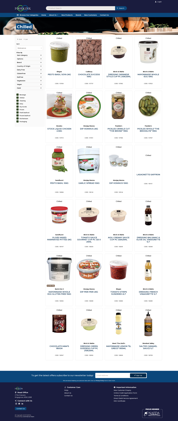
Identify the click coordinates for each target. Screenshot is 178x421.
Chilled (22, 98)
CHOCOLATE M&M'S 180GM (59, 347)
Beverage (23, 95)
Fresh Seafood (24, 112)
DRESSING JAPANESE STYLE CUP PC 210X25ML (119, 75)
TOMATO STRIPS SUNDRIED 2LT (118, 293)
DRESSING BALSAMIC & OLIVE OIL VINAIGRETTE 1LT (148, 240)
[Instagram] (16, 403)
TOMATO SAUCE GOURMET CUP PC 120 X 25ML (89, 240)
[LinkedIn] (22, 403)
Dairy (21, 104)
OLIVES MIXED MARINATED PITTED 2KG (59, 239)
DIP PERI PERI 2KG (89, 292)
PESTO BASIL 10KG (59, 183)
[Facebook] (19, 403)
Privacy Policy (100, 380)
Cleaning (23, 101)
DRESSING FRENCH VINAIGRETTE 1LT (148, 293)
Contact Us (20, 409)
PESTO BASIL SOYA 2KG (59, 74)
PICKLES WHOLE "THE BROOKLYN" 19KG (148, 130)
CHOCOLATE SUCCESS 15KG (89, 75)
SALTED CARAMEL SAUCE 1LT (148, 347)
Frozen (22, 109)
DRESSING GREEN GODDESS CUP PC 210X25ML (89, 348)
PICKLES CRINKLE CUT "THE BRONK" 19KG (119, 130)
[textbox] (80, 8)
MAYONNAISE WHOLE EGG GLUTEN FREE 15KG (59, 293)
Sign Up (139, 375)
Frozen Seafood (25, 115)
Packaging (23, 121)
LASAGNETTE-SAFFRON (148, 175)
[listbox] (29, 48)
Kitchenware (24, 118)
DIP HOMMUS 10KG (118, 183)
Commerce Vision (28, 416)
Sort (17, 44)
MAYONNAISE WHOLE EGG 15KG (148, 75)
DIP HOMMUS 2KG (89, 129)
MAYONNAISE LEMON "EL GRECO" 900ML (118, 347)
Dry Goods (23, 107)
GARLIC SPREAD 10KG (89, 183)
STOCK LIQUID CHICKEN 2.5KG (59, 130)
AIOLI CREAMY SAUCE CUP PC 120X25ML (118, 239)
